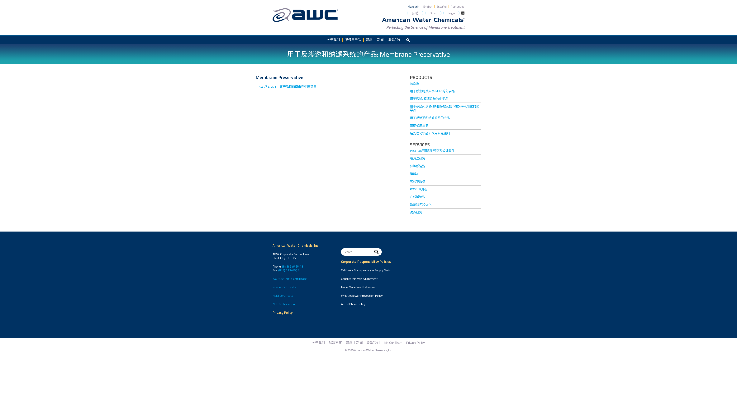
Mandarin (413, 6)
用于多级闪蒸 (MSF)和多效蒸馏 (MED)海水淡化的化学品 (444, 108)
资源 (369, 39)
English (427, 6)
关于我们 (333, 39)
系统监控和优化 (420, 204)
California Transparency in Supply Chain (366, 270)
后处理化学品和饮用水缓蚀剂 (430, 133)
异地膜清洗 (417, 166)
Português (457, 6)
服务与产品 (353, 39)
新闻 (380, 39)
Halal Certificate (283, 295)
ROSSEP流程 (418, 189)
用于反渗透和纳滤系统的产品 (430, 118)
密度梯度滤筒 (419, 125)
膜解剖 (414, 174)
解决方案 (335, 343)
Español (441, 6)
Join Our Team (393, 343)
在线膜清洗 (417, 197)
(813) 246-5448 (292, 266)
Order (433, 13)
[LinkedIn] (462, 13)
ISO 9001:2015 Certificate (290, 278)
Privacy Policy (283, 312)
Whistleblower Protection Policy (362, 295)
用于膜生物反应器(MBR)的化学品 (432, 91)
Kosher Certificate (284, 287)
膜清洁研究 (417, 158)
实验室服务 (417, 181)
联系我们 (395, 39)
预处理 (414, 83)
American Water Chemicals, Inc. (305, 15)
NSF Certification (284, 304)
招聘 (415, 13)
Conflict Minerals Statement (359, 278)
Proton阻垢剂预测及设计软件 (432, 150)
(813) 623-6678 (288, 270)
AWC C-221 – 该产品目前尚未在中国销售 (287, 86)
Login (451, 13)
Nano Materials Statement (358, 287)
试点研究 (416, 212)
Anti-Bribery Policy (353, 304)
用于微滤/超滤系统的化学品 (429, 98)
